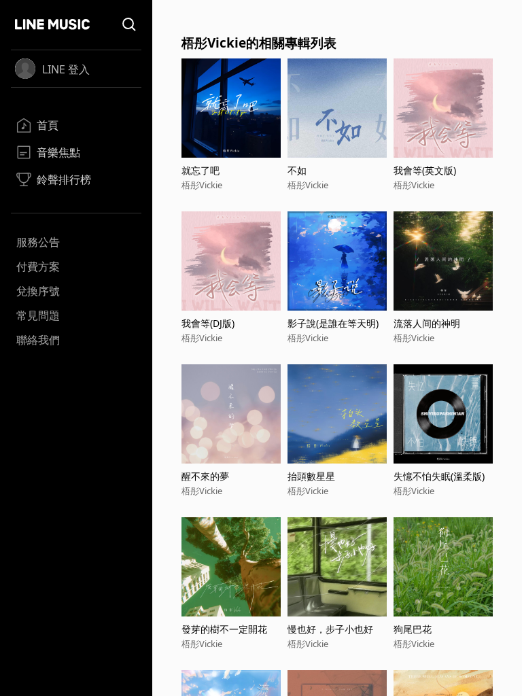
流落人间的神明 (427, 323)
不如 (297, 170)
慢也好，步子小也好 (330, 629)
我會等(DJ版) (207, 323)
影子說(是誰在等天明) (333, 323)
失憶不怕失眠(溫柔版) (439, 476)
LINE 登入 (66, 69)
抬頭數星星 (311, 476)
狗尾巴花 (413, 629)
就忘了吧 (200, 170)
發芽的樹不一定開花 (224, 629)
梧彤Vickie (201, 185)
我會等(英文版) (425, 170)
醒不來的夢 (205, 476)
